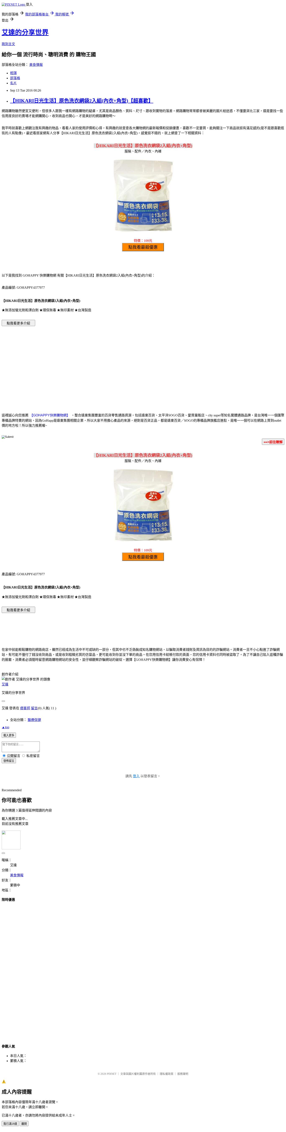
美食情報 (36, 64)
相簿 (13, 73)
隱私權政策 (166, 1073)
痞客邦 (25, 708)
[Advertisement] (107, 363)
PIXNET (111, 1073)
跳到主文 (8, 44)
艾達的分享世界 (25, 32)
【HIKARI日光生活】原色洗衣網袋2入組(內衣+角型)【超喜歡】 (81, 100)
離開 (24, 1123)
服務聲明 (182, 1073)
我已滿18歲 (10, 1123)
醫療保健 (34, 720)
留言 (34, 708)
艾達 (5, 684)
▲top (5, 727)
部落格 (15, 78)
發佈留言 (8, 760)
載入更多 (8, 735)
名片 (13, 83)
